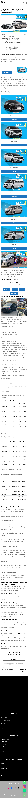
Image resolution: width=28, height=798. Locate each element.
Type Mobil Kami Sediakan (9, 36)
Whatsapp (6, 289)
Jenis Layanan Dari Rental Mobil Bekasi (14, 42)
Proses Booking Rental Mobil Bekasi (11, 38)
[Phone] (24, 790)
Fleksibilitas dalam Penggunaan (13, 47)
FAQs (2, 728)
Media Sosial (14, 293)
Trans (6, 54)
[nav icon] (26, 3)
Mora (3, 54)
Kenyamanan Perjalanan (12, 46)
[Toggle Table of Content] (24, 35)
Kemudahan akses (11, 49)
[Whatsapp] (24, 782)
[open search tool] (23, 3)
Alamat (22, 289)
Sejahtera (10, 54)
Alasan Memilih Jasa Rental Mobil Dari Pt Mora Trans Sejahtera (15, 44)
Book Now (14, 119)
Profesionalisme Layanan (12, 48)
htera (11, 596)
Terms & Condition (5, 720)
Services (3, 723)
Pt (1, 54)
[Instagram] (24, 786)
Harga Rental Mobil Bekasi (10, 41)
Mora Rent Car (14, 282)
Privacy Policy (4, 717)
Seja (9, 596)
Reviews (3, 726)
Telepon (15, 289)
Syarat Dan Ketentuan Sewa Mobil (11, 39)
